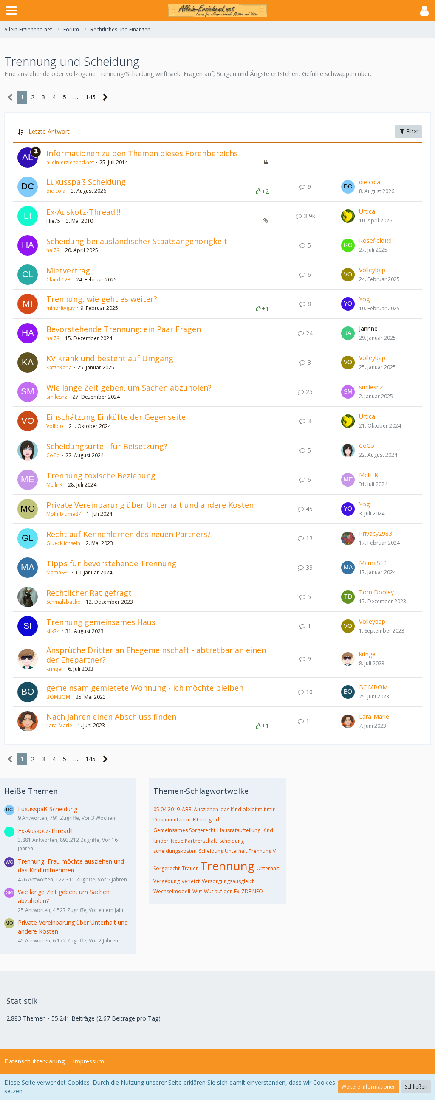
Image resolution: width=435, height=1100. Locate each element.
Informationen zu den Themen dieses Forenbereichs (142, 153)
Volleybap (372, 270)
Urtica (367, 211)
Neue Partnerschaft (194, 840)
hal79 (52, 250)
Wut (197, 891)
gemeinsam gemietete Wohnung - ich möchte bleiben (144, 688)
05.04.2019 (166, 809)
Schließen (416, 1086)
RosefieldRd (375, 240)
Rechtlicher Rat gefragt (89, 593)
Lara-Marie (59, 725)
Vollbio (54, 426)
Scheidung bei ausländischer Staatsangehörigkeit (136, 241)
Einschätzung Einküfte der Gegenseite (116, 417)
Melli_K (54, 484)
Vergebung (166, 881)
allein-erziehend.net (70, 162)
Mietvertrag (68, 270)
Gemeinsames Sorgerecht (184, 830)
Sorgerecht (166, 868)
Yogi (365, 299)
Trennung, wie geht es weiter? (101, 299)
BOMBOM (58, 697)
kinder (161, 840)
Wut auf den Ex (221, 891)
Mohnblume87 (63, 514)
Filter (411, 131)
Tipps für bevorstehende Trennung (111, 563)
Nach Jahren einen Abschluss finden (111, 717)
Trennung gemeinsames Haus (100, 622)
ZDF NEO (252, 891)
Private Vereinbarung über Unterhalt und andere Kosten (150, 505)
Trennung (227, 866)
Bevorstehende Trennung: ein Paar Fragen (123, 329)
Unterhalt (268, 868)
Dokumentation (172, 819)
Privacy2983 (375, 533)
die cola (55, 190)
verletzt (191, 881)
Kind (268, 830)
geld (214, 819)
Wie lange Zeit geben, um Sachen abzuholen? (129, 388)
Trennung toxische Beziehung (100, 475)
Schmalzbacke (63, 601)
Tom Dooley (376, 592)
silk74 (53, 631)
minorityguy (60, 308)
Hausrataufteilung (239, 830)
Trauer (190, 868)
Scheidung (231, 840)
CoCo (53, 455)
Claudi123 (58, 279)
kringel (54, 668)
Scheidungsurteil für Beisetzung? (106, 446)
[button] (11, 10)
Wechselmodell (171, 891)
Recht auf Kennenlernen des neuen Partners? (128, 534)
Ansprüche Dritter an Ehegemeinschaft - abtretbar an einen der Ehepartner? (156, 655)
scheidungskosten (175, 851)
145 (90, 97)
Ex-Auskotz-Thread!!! (83, 212)
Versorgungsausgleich (228, 881)
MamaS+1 (58, 572)
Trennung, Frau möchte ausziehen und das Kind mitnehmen (71, 865)
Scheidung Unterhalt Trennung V (237, 851)
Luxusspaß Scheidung (86, 182)
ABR (187, 809)
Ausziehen (206, 809)
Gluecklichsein (63, 543)
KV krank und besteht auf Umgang (109, 358)
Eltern (199, 819)
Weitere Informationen (369, 1086)
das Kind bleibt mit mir (247, 809)
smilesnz (56, 396)
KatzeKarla (59, 367)
